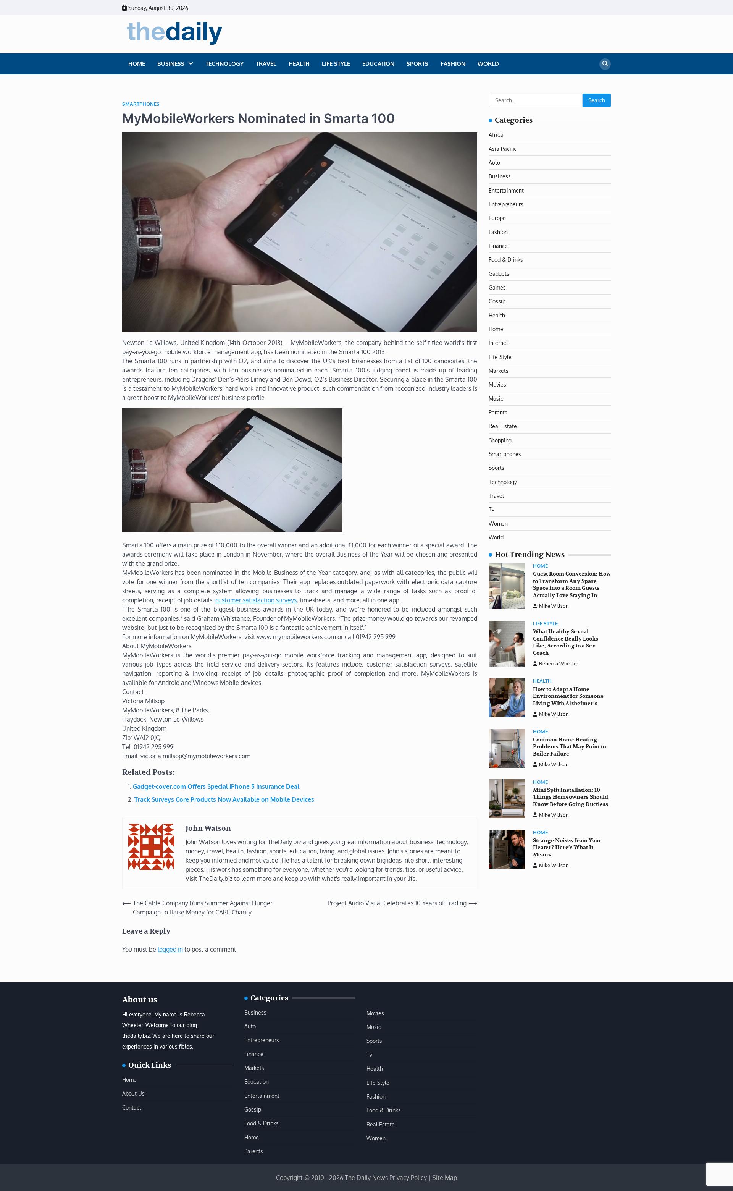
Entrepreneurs (506, 204)
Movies (497, 384)
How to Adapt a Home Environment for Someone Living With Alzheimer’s (568, 696)
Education (378, 63)
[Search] (605, 64)
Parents (498, 412)
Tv (491, 509)
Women (498, 523)
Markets (499, 370)
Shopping (500, 440)
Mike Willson (554, 606)
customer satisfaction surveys (256, 600)
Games (497, 287)
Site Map (444, 1177)
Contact (131, 1107)
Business (170, 63)
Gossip (497, 301)
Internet (498, 343)
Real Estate (503, 426)
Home (136, 63)
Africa (496, 134)
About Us (133, 1093)
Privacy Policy (408, 1177)
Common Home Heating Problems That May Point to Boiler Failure (569, 746)
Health (299, 63)
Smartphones (141, 104)
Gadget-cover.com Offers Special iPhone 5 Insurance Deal (216, 786)
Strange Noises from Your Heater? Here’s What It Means (567, 847)
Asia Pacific (503, 148)
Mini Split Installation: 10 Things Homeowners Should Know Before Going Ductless (570, 797)
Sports (417, 63)
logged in (170, 949)
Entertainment (506, 190)
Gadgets (499, 273)
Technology (224, 63)
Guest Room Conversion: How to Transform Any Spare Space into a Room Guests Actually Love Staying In (572, 585)
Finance (498, 245)
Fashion (453, 63)
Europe (497, 218)
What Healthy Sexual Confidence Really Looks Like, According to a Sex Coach (565, 642)
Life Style (336, 63)
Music (496, 398)
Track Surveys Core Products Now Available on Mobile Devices (224, 799)
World (488, 63)
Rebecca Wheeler (558, 663)
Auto (494, 162)
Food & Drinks (506, 259)
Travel (266, 63)
